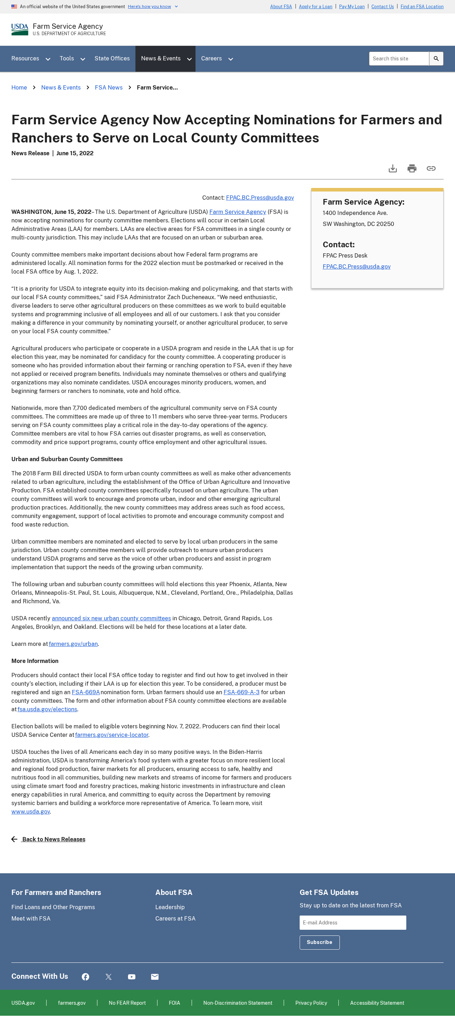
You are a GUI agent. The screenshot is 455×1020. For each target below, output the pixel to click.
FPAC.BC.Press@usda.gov (260, 197)
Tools (67, 58)
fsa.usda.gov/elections (47, 709)
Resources (25, 58)
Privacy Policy (311, 1003)
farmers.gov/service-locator (111, 735)
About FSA (281, 6)
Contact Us (382, 6)
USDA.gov (23, 1003)
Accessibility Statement (377, 1003)
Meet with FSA (30, 918)
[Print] (411, 171)
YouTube (131, 977)
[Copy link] (430, 171)
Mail (154, 977)
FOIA (174, 1003)
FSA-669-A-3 (241, 692)
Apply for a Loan (315, 6)
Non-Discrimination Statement (237, 1003)
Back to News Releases (53, 839)
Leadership (170, 907)
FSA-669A (86, 692)
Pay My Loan (352, 6)
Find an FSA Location (422, 6)
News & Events (161, 58)
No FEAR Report (127, 1003)
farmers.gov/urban (73, 644)
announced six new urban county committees (111, 618)
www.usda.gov (30, 811)
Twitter (108, 977)
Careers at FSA (175, 918)
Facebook (85, 977)
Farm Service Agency (237, 212)
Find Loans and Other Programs (53, 907)
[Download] (392, 171)
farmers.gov (72, 1003)
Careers (211, 58)
